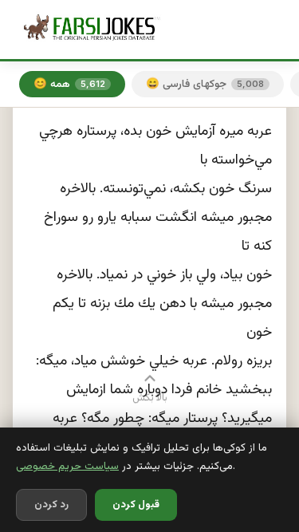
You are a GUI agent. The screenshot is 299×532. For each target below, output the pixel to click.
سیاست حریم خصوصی (67, 466)
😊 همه (69, 84)
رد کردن (51, 505)
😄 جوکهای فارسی (205, 84)
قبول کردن (135, 505)
